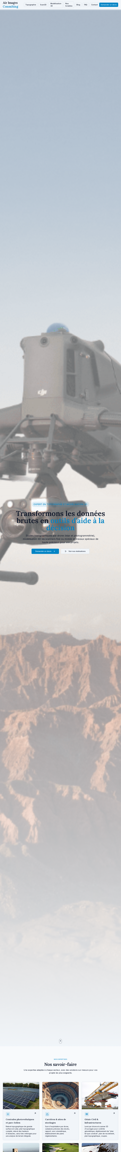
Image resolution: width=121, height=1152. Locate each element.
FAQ (85, 5)
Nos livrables (68, 4)
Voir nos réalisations (77, 551)
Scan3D (43, 5)
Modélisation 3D (55, 4)
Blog (78, 5)
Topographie (30, 5)
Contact (94, 5)
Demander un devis (109, 5)
